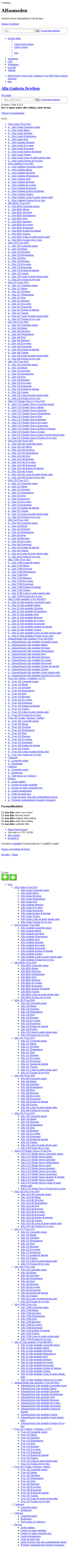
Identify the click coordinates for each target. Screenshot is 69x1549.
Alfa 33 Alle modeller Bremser (36, 1359)
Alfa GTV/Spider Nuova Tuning (37, 1179)
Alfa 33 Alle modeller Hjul (34, 1356)
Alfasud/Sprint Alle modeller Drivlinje (40, 1391)
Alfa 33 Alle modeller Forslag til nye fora (41, 1379)
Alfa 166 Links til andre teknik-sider (39, 1107)
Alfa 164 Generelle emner (34, 1269)
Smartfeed (13, 58)
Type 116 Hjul (28, 1443)
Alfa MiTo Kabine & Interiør (35, 988)
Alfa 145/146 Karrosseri (33, 1214)
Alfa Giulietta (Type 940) (27, 925)
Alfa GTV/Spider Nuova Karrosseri (39, 1174)
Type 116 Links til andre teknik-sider (39, 1461)
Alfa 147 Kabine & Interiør (34, 1064)
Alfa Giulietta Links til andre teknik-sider (41, 956)
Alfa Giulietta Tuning (31, 954)
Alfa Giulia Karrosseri (32, 910)
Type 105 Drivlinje (30, 1475)
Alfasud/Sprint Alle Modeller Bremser (40, 1400)
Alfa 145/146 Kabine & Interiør (37, 1217)
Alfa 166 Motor (28, 1081)
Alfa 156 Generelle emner (34, 1116)
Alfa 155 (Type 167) (24, 1229)
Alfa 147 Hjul (28, 1052)
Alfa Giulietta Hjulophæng (34, 936)
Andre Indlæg (28, 1527)
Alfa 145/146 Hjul (30, 1206)
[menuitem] (24, 44)
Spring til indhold (10, 24)
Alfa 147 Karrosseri (31, 1061)
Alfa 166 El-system (30, 1095)
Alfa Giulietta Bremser (32, 904)
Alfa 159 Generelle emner (34, 1003)
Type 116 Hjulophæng (32, 1440)
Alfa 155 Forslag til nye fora (35, 1264)
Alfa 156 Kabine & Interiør (34, 1139)
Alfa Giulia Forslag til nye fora (36, 922)
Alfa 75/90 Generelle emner (35, 1307)
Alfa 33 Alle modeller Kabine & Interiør (41, 1368)
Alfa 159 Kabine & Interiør (34, 1026)
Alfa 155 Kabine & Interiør (34, 1255)
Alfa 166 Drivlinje (30, 1084)
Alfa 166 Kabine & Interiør (34, 1101)
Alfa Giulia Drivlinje (31, 896)
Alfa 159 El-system (30, 1020)
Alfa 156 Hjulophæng (32, 1124)
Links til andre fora (30, 1539)
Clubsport (19, 1504)
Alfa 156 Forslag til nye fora (35, 1148)
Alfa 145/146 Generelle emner (36, 1194)
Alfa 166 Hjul (28, 1090)
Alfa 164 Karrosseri (31, 1290)
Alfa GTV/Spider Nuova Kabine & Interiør (43, 1177)
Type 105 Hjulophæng (32, 1478)
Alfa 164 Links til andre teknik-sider (39, 1298)
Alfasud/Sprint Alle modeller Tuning (39, 1414)
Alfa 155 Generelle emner (34, 1232)
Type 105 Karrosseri (31, 1489)
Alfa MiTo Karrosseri (31, 985)
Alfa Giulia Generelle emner (35, 890)
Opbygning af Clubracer (33, 1521)
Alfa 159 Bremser (30, 1017)
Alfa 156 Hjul (28, 1127)
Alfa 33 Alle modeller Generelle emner (40, 1345)
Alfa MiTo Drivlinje (31, 971)
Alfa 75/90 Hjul (29, 1319)
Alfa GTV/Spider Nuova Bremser (38, 1168)
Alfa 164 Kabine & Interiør (34, 1292)
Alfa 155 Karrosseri (31, 1252)
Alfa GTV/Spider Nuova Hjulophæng (40, 1162)
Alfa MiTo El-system (31, 982)
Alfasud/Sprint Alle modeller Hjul (38, 1397)
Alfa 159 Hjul (28, 1014)
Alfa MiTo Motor (29, 968)
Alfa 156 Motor (28, 1119)
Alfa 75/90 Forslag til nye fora (36, 1339)
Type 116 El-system (31, 1449)
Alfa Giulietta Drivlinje (20, 88)
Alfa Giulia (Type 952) (25, 887)
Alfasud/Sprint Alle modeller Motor (38, 1388)
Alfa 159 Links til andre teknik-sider (39, 1032)
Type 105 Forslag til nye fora (35, 1501)
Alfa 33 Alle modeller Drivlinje (36, 1350)
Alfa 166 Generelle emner (34, 1078)
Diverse (18, 1524)
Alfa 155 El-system (30, 1249)
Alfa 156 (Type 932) (24, 1113)
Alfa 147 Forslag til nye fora (35, 1072)
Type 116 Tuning (29, 1458)
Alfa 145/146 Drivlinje (32, 1200)
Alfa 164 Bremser (30, 1284)
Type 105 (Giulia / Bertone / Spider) (32, 1466)
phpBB (17, 843)
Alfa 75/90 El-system (31, 1324)
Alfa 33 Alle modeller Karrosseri (37, 1365)
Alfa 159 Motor (28, 1006)
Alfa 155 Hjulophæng (32, 1240)
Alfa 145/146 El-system (33, 1211)
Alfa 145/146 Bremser (32, 1208)
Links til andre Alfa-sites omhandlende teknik (43, 1542)
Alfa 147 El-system (30, 1058)
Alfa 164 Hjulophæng (32, 1278)
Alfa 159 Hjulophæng (32, 1011)
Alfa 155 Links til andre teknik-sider (39, 1261)
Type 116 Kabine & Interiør (35, 1455)
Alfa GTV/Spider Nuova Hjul (36, 1165)
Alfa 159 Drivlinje (30, 1009)
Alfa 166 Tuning (29, 1104)
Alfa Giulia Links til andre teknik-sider (40, 919)
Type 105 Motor (29, 1472)
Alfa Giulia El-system (32, 907)
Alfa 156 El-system (30, 1133)
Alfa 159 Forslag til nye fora (35, 1035)
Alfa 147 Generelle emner (34, 1040)
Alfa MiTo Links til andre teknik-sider (40, 994)
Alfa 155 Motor (28, 1235)
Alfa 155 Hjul (28, 1243)
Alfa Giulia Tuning (30, 916)
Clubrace (18, 1513)
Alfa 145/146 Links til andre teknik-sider (41, 1223)
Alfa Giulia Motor (30, 893)
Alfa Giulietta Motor (31, 930)
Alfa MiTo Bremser (30, 980)
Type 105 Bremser (30, 1484)
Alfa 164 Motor (28, 1272)
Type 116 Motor (29, 1434)
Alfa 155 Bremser (30, 1246)
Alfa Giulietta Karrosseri (33, 948)
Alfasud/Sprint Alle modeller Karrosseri (41, 1405)
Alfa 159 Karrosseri (31, 1023)
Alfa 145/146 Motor (31, 1197)
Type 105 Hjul (28, 1481)
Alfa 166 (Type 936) (24, 1075)
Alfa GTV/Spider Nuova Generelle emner (42, 1153)
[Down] (13, 877)
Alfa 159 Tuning (29, 1029)
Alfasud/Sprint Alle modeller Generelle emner (44, 1385)
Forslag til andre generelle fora (36, 1533)
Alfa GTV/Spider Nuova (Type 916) (32, 1151)
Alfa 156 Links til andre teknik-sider (39, 1145)
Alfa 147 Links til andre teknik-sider (39, 1069)
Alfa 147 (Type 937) (24, 1038)
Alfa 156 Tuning (29, 1142)
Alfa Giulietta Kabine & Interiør (37, 951)
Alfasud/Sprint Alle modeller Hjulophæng (42, 1394)
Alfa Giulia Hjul (29, 901)
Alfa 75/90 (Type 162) (25, 1304)
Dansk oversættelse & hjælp (15, 849)
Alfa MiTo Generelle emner (35, 965)
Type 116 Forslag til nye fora (35, 1463)
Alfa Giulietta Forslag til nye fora (37, 959)
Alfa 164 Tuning (29, 1295)
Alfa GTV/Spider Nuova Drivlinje (38, 1159)
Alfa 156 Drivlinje (30, 1122)
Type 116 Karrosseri (31, 1452)
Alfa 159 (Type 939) (24, 1000)
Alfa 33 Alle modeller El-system (37, 1362)
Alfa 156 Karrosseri (31, 1136)
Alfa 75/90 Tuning (30, 1333)
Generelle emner (29, 1507)
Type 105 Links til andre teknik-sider (39, 1498)
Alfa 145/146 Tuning (31, 1220)
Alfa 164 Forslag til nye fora (35, 1301)
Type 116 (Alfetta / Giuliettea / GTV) (33, 1429)
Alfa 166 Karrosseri (31, 1098)
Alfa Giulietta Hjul (30, 939)
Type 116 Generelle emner (34, 1432)
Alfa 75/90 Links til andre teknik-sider (40, 1336)
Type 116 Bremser (30, 1446)
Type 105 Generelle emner (34, 1469)
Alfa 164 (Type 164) (24, 1266)
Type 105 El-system (31, 1487)
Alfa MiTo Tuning (30, 991)
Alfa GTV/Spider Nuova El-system (38, 1171)
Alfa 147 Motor (28, 1043)
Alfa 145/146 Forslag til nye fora (37, 1226)
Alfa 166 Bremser (30, 1093)
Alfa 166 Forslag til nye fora (35, 1110)
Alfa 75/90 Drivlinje (31, 1313)
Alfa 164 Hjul (28, 1281)
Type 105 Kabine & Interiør (35, 1492)
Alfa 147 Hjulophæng (32, 1049)
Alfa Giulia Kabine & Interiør (36, 913)
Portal (17, 75)
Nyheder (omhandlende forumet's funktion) (42, 1545)
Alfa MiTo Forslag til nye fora (36, 997)
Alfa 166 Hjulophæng (32, 1087)
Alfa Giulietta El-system (33, 945)
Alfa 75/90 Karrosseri (32, 1327)
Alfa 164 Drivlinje (30, 1275)
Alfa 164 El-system (30, 1287)
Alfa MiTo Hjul (28, 977)
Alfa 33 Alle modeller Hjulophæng (38, 1353)
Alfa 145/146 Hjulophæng (34, 1203)
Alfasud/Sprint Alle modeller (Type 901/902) (37, 1382)
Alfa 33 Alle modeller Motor (35, 1348)
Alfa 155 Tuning (29, 1258)
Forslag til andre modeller (33, 1530)
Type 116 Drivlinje (30, 1437)
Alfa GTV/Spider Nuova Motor (37, 1156)
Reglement (26, 1510)
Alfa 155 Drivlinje (30, 1237)
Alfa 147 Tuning (29, 1067)
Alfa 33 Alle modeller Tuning (35, 1371)
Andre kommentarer (31, 1536)
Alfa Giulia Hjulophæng (33, 898)
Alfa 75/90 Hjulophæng (33, 1316)
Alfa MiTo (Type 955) (25, 962)
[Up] (5, 877)
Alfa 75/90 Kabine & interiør (35, 1330)
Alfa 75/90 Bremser (31, 1321)
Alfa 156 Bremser (30, 1130)
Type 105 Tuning (29, 1495)
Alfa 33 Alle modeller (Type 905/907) (33, 1342)
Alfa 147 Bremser (30, 1055)
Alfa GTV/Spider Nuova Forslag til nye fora (43, 1188)
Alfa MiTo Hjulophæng (33, 974)
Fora (10, 884)
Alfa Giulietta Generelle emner (36, 927)
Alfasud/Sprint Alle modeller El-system (40, 1403)
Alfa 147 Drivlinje (30, 1046)
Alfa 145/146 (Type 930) (26, 1191)
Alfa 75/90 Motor (29, 1310)
